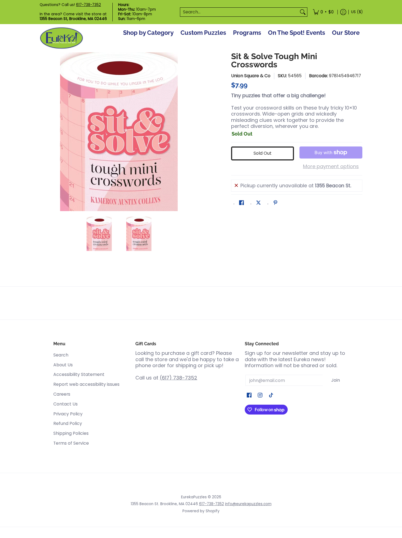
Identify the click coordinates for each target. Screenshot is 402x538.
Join (335, 380)
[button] (241, 203)
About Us (63, 365)
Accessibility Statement (78, 374)
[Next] (194, 132)
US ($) (357, 12)
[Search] (302, 12)
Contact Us (65, 404)
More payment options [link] (331, 166)
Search (60, 355)
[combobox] (239, 12)
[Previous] (43, 132)
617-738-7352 (88, 4)
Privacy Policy (68, 414)
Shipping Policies (71, 433)
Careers (61, 394)
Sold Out (263, 153)
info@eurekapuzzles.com (248, 504)
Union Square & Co (250, 76)
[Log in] (343, 12)
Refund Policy (67, 423)
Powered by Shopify (201, 511)
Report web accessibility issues (86, 384)
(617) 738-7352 (178, 377)
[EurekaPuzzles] (61, 38)
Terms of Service (71, 443)
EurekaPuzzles (194, 497)
